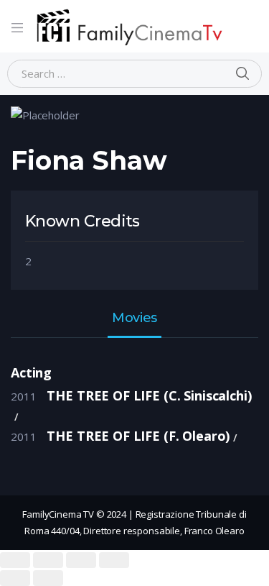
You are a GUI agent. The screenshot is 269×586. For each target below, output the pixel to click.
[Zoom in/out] (114, 560)
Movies (134, 318)
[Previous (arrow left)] (15, 578)
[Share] (48, 560)
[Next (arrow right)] (48, 578)
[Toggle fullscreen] (81, 560)
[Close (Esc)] (15, 560)
